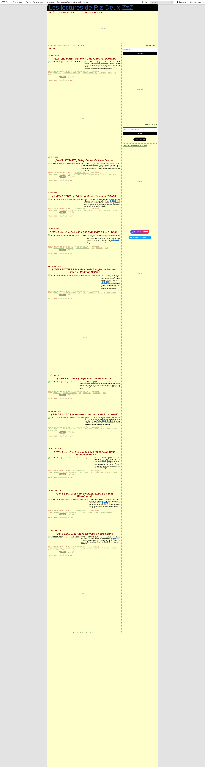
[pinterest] (146, 2)
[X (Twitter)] (142, 2)
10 (90, 632)
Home (50, 12)
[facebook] (139, 2)
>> (95, 632)
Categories (73, 45)
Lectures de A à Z (67, 12)
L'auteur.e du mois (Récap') (94, 12)
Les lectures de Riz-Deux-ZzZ (58, 45)
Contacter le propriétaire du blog (135, 146)
